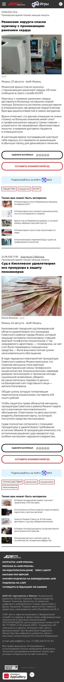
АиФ (3, 76)
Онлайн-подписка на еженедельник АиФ (29, 578)
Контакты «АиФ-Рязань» (17, 562)
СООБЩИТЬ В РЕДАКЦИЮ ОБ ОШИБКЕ (24, 587)
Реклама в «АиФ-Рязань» (18, 566)
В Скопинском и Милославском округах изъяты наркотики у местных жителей (36, 511)
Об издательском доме (17, 570)
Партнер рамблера (28, 667)
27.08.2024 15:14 (9, 12)
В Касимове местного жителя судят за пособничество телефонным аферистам (32, 539)
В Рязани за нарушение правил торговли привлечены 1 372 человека (33, 501)
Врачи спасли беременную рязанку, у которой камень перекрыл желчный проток (36, 222)
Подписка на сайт (14, 583)
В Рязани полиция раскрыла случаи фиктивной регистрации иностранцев (36, 530)
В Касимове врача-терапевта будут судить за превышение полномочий (35, 241)
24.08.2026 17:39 (9, 257)
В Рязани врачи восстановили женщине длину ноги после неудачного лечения (36, 212)
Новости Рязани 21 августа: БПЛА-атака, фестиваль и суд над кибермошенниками (33, 520)
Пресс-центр (43, 570)
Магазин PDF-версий (15, 574)
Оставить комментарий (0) (32, 166)
